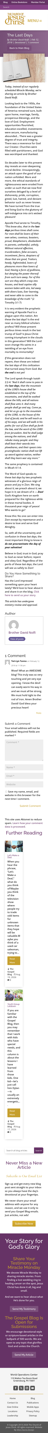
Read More (12, 961)
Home (13, 1398)
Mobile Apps (33, 1407)
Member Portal (38, 2)
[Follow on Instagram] (27, 1388)
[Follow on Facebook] (15, 1388)
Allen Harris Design (25, 1429)
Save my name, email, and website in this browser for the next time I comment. (22, 795)
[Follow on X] (21, 1388)
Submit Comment (30, 805)
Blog (5, 2)
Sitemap (33, 1415)
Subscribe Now (24, 1223)
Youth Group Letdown (13, 1005)
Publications (33, 1402)
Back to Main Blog (19, 48)
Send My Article (24, 1354)
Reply (38, 713)
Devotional (20, 42)
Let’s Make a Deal (13, 856)
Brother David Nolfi (19, 39)
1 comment (33, 42)
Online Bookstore (19, 2)
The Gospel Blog (10, 972)
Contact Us (12, 1402)
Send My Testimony (24, 1308)
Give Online (12, 1407)
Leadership (12, 1415)
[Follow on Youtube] (32, 1388)
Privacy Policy (32, 1411)
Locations (12, 1411)
